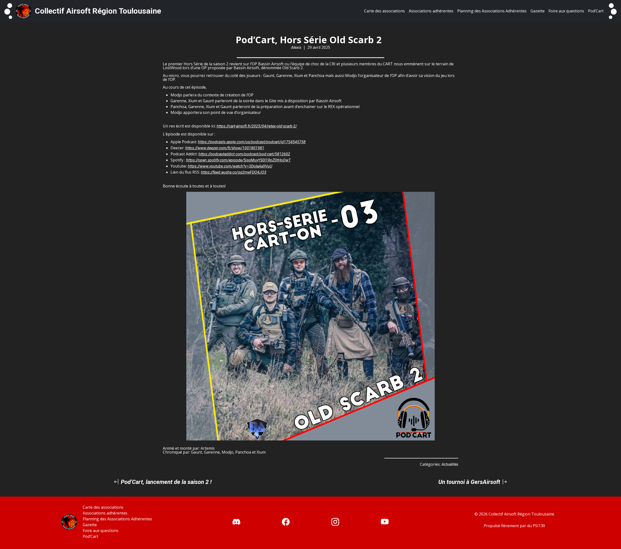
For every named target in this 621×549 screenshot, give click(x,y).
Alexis (296, 47)
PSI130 (539, 525)
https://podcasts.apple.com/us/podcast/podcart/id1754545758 (252, 142)
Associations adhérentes (105, 513)
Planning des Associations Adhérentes (117, 519)
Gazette (90, 524)
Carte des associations (103, 507)
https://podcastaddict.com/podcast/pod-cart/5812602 (244, 154)
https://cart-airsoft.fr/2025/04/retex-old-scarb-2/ (257, 126)
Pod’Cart (90, 536)
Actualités (449, 464)
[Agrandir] (428, 198)
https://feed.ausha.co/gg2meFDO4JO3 (233, 172)
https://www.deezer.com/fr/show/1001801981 (224, 148)
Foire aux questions (100, 530)
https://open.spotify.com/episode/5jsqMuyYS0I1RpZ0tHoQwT (238, 160)
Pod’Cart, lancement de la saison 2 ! (165, 482)
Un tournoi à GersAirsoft (470, 482)
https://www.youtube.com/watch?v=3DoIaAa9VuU (230, 166)
